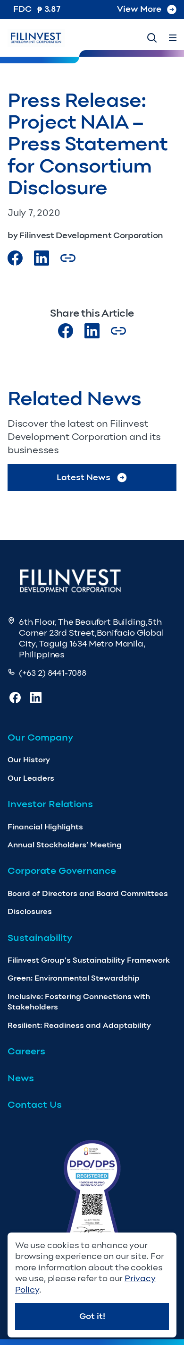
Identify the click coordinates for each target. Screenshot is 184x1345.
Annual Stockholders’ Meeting (65, 844)
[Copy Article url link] (67, 258)
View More (139, 9)
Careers (26, 1051)
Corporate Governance (62, 870)
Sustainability (40, 937)
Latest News (83, 477)
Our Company (40, 737)
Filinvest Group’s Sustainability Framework (89, 960)
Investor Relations (50, 804)
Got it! (92, 1316)
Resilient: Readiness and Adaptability (79, 1025)
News (21, 1078)
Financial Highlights (45, 826)
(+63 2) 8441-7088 (52, 673)
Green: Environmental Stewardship (74, 978)
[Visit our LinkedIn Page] (41, 258)
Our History (29, 759)
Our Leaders (31, 778)
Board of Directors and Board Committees (88, 893)
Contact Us (35, 1104)
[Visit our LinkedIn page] (92, 330)
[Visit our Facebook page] (15, 258)
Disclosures (30, 911)
